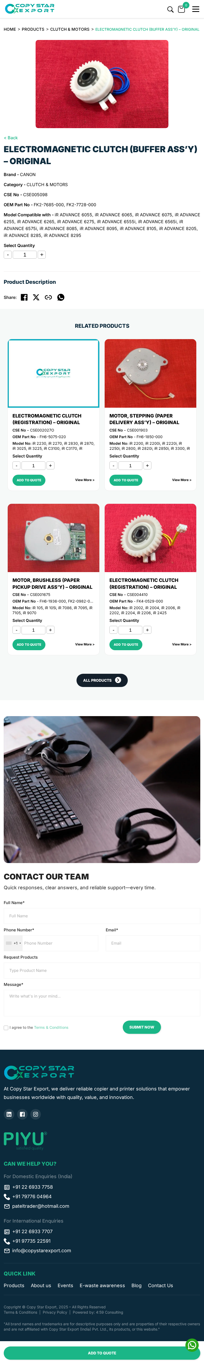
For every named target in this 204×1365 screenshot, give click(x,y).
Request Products (21, 957)
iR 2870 (87, 443)
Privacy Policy (55, 1312)
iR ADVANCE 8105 (138, 228)
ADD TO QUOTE (102, 1353)
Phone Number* (19, 929)
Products (33, 29)
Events (65, 1285)
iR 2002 (136, 607)
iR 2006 (168, 607)
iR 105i (50, 607)
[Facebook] (22, 1114)
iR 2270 (55, 443)
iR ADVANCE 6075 (153, 214)
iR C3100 (52, 448)
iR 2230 (39, 443)
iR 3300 (178, 448)
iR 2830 (71, 443)
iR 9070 (29, 612)
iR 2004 (152, 607)
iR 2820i (145, 448)
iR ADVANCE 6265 (35, 221)
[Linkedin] (9, 1114)
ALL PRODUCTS (97, 680)
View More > (85, 480)
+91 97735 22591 (31, 1241)
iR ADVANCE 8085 (58, 228)
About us (41, 1285)
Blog (136, 1285)
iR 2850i (161, 448)
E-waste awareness (102, 1285)
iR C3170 (69, 448)
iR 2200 (136, 443)
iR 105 (37, 607)
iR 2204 (128, 612)
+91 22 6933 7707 (32, 1231)
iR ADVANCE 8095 (98, 228)
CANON (28, 174)
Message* (13, 984)
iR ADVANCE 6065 (113, 214)
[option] (102, 84)
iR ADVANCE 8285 (22, 235)
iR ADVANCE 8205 (178, 228)
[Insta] (35, 1114)
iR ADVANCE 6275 (75, 221)
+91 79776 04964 (32, 1196)
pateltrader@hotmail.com (40, 1206)
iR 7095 (80, 607)
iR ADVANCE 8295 (62, 235)
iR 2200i (152, 443)
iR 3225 (35, 448)
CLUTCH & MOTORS (70, 29)
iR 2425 (160, 612)
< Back (11, 137)
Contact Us (160, 1285)
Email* (112, 929)
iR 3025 (19, 448)
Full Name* (14, 902)
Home (10, 29)
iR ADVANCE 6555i (116, 221)
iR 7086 (65, 607)
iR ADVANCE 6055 (73, 214)
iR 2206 (144, 612)
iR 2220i (169, 443)
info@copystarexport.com (41, 1250)
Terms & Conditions (51, 1027)
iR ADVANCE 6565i (157, 221)
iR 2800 (128, 448)
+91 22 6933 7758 (32, 1187)
